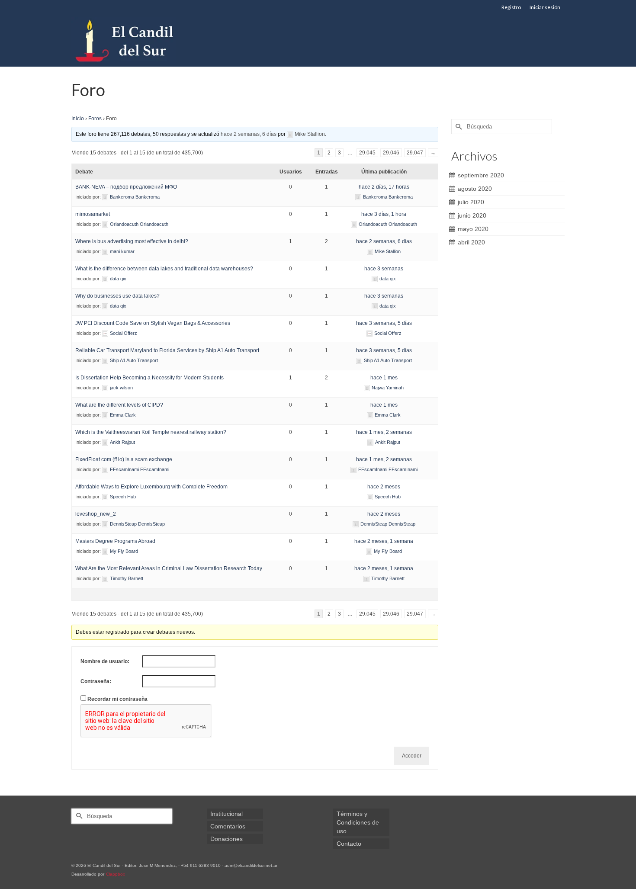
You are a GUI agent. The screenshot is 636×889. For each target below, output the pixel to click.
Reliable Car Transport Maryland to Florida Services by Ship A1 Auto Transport (167, 350)
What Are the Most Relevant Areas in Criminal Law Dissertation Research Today (168, 568)
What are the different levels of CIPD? (119, 405)
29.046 (391, 153)
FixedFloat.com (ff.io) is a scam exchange (123, 459)
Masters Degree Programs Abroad (115, 541)
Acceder (411, 756)
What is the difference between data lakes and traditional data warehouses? (164, 269)
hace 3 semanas (383, 269)
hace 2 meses (383, 487)
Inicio (77, 119)
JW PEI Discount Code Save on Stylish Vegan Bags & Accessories (152, 323)
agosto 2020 (475, 188)
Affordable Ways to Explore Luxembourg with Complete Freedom (151, 487)
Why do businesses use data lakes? (117, 296)
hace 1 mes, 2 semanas (384, 432)
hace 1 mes (384, 378)
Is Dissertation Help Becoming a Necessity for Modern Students (149, 378)
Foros (95, 119)
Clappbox (115, 874)
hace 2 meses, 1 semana (383, 541)
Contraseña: (95, 681)
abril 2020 (471, 242)
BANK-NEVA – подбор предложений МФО (126, 187)
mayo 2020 (473, 228)
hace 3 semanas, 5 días (384, 323)
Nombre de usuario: (104, 661)
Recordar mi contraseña (117, 699)
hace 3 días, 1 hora (383, 214)
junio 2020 (472, 215)
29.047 (415, 153)
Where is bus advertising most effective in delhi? (131, 241)
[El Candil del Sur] (149, 41)
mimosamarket (92, 214)
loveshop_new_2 (95, 514)
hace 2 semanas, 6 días (248, 134)
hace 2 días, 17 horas (384, 187)
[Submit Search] (457, 126)
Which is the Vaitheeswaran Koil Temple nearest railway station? (150, 432)
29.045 (367, 153)
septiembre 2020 (481, 175)
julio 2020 (471, 202)
